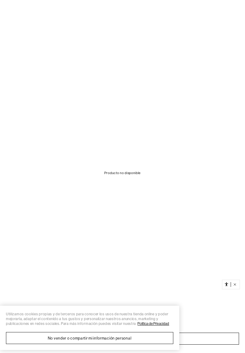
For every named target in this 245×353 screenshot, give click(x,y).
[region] (89, 328)
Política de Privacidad (153, 324)
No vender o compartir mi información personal (90, 338)
